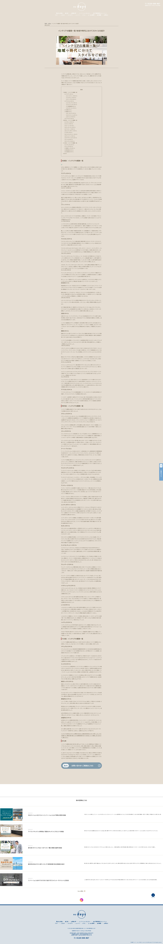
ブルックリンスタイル (71, 102)
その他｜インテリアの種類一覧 (70, 143)
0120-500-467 (154, 4)
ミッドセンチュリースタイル (71, 134)
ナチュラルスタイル (69, 144)
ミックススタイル (69, 146)
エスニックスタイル (71, 97)
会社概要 (99, 15)
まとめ (65, 153)
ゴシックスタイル (69, 123)
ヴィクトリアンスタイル (70, 127)
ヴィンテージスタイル (70, 136)
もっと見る (80, 891)
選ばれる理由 (59, 13)
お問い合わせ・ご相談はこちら (82, 765)
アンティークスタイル (70, 129)
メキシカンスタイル (71, 108)
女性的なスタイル (69, 151)
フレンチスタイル (70, 116)
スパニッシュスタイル (71, 115)
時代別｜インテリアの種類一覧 (70, 120)
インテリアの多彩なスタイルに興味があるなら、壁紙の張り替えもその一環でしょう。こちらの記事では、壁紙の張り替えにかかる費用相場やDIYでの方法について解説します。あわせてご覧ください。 (81, 735)
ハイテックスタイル (70, 141)
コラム (83, 15)
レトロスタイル (69, 139)
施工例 (66, 13)
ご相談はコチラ (161, 473)
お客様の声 (73, 13)
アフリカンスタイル (69, 118)
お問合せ (106, 15)
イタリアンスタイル (71, 113)
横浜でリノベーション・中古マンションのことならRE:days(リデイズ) (80, 7)
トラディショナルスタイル (71, 137)
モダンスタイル (68, 132)
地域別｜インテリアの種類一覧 (70, 92)
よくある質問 (91, 15)
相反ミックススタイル (70, 148)
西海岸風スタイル (71, 106)
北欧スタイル (68, 109)
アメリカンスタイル (69, 101)
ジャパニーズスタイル (71, 96)
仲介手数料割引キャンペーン (100, 13)
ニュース (77, 15)
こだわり (63, 15)
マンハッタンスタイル (71, 104)
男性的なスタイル (69, 150)
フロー (56, 15)
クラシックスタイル (69, 122)
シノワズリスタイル (71, 99)
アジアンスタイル (69, 94)
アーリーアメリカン (69, 125)
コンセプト (70, 15)
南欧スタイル (68, 111)
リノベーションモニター (84, 13)
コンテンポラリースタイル (71, 130)
